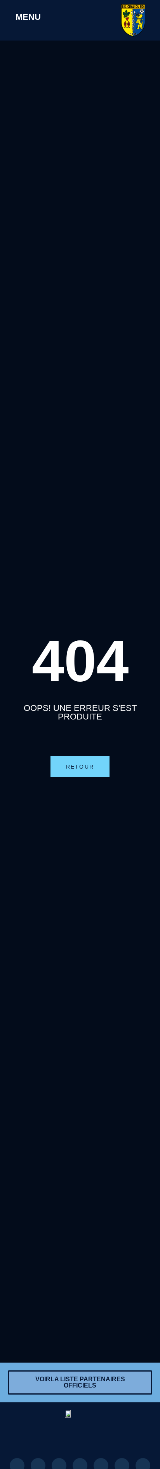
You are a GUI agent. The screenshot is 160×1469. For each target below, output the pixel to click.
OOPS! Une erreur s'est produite (80, 712)
